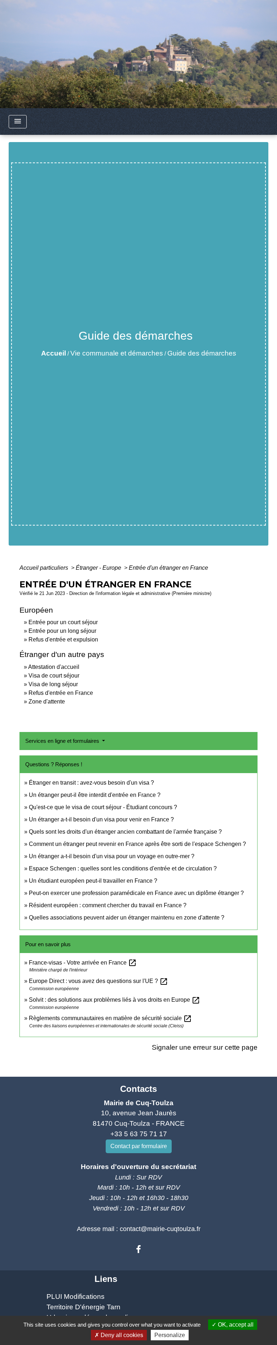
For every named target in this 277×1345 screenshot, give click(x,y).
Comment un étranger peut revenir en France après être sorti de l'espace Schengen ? (137, 844)
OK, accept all (235, 1325)
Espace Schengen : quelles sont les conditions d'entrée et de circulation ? (123, 868)
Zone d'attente (46, 701)
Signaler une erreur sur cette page (205, 1047)
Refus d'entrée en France (60, 693)
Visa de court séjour (53, 675)
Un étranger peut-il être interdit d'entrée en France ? (95, 795)
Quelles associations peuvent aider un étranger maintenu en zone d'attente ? (126, 917)
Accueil (53, 353)
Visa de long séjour (53, 684)
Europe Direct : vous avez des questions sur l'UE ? (98, 981)
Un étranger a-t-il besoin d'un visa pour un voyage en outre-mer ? (111, 856)
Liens (105, 1279)
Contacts (138, 1089)
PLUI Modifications (76, 1296)
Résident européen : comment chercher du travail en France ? (107, 905)
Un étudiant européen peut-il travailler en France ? (93, 881)
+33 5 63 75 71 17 (138, 1134)
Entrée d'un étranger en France (168, 568)
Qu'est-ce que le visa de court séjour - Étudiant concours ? (103, 807)
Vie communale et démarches (116, 353)
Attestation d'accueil (53, 667)
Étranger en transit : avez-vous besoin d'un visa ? (91, 783)
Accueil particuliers (44, 568)
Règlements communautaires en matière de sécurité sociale (110, 1018)
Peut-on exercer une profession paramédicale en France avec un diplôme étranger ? (136, 893)
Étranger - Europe (99, 568)
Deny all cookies (121, 1335)
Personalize (169, 1335)
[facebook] (138, 1249)
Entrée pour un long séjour (62, 631)
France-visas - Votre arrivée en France (83, 963)
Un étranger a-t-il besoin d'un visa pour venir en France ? (101, 819)
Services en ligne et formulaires (63, 741)
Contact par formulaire (138, 1146)
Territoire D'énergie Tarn (83, 1307)
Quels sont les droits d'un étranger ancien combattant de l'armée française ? (125, 832)
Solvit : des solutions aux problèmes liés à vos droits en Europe (114, 1000)
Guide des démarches (201, 353)
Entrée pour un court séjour (63, 622)
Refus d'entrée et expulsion (63, 639)
